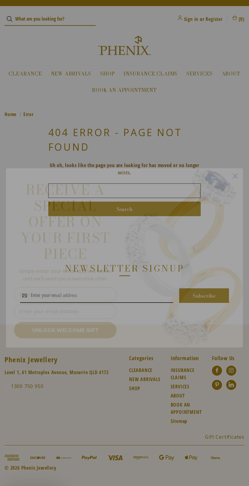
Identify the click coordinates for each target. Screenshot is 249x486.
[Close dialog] (235, 161)
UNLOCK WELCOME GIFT (65, 315)
